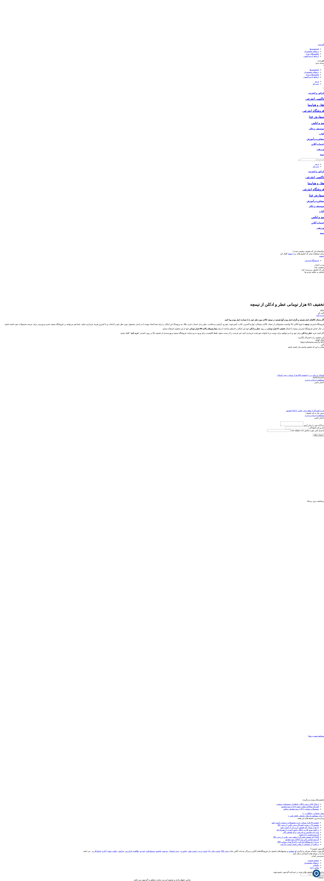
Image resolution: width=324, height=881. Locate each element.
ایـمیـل (307, 430)
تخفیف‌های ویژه (312, 54)
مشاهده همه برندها (316, 736)
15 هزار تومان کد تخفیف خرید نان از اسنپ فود (299, 827)
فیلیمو (158, 851)
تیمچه (290, 254)
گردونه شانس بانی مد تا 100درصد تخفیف (302, 839)
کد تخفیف (292, 851)
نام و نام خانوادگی (316, 428)
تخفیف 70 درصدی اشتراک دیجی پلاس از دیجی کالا (298, 825)
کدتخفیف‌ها (314, 49)
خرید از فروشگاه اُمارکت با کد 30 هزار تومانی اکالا (298, 842)
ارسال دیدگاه (318, 435)
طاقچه (136, 851)
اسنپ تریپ (202, 851)
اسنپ (217, 851)
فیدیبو (142, 851)
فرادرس (128, 851)
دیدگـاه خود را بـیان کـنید (314, 425)
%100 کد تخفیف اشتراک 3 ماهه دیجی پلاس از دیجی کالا (296, 837)
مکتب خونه (112, 851)
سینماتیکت (150, 851)
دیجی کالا (225, 851)
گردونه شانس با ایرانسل (309, 835)
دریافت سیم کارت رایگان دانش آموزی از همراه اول (297, 830)
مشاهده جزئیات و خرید (314, 380)
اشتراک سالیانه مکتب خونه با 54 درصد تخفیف (300, 807)
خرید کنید (320, 315)
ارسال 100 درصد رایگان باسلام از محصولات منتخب (297, 804)
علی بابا (211, 851)
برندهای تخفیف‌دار (311, 51)
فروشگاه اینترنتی (312, 260)
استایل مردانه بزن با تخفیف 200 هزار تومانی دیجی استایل (300, 375)
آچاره (104, 851)
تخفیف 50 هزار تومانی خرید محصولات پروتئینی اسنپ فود (295, 823)
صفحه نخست (313, 860)
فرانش (121, 851)
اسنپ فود (192, 851)
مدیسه (165, 851)
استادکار (97, 851)
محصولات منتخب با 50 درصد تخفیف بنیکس (301, 809)
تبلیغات (316, 865)
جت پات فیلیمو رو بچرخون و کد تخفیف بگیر (301, 832)
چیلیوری (183, 851)
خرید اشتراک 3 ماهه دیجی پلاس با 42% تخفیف (305, 411)
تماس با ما (314, 868)
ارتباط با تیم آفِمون (311, 56)
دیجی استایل (174, 851)
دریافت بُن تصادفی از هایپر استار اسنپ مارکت (299, 844)
